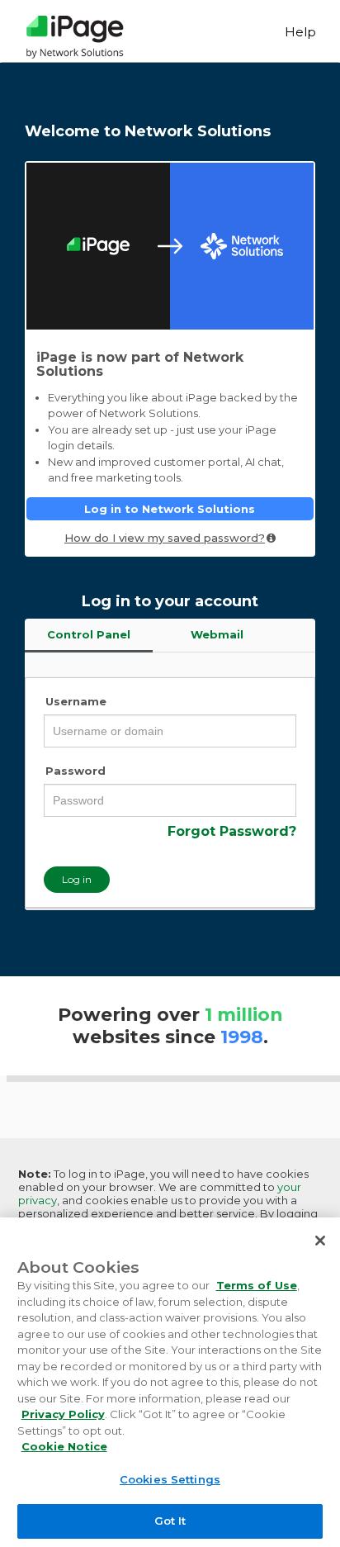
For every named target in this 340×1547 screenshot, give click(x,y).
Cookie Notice (64, 1446)
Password (75, 770)
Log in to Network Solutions (169, 508)
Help (300, 32)
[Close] (320, 1240)
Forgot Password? (232, 831)
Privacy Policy (63, 1414)
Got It (170, 1520)
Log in (77, 879)
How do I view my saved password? (164, 537)
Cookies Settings (170, 1479)
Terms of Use (256, 1285)
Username (75, 701)
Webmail (217, 634)
